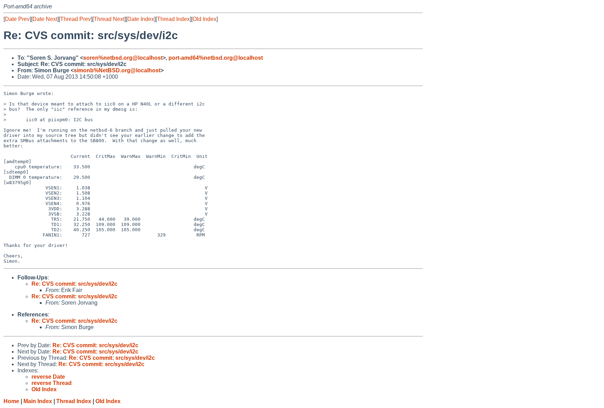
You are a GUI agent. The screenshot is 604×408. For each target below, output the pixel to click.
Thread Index (173, 19)
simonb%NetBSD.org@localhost (117, 70)
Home (11, 401)
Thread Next (109, 19)
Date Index (140, 19)
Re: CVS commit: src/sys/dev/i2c (74, 284)
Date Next (45, 19)
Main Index (37, 401)
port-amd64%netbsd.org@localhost (215, 58)
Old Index (204, 19)
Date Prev (17, 19)
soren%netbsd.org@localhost (123, 58)
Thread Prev (75, 19)
